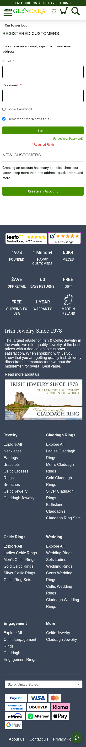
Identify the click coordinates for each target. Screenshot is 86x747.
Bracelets (12, 464)
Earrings (11, 458)
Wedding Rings (59, 553)
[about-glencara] (43, 400)
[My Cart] (64, 11)
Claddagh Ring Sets (63, 518)
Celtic (15, 491)
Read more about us (22, 374)
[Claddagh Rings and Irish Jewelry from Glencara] (29, 11)
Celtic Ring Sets (17, 580)
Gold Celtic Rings (18, 566)
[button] (43, 684)
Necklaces (13, 451)
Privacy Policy (65, 739)
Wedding (54, 537)
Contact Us (38, 739)
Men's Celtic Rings (19, 560)
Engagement (15, 623)
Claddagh (19, 498)
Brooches (12, 485)
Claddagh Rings (60, 435)
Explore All (13, 444)
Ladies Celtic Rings (20, 553)
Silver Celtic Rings (19, 573)
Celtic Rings (15, 537)
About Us (17, 739)
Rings (9, 478)
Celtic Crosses (16, 471)
